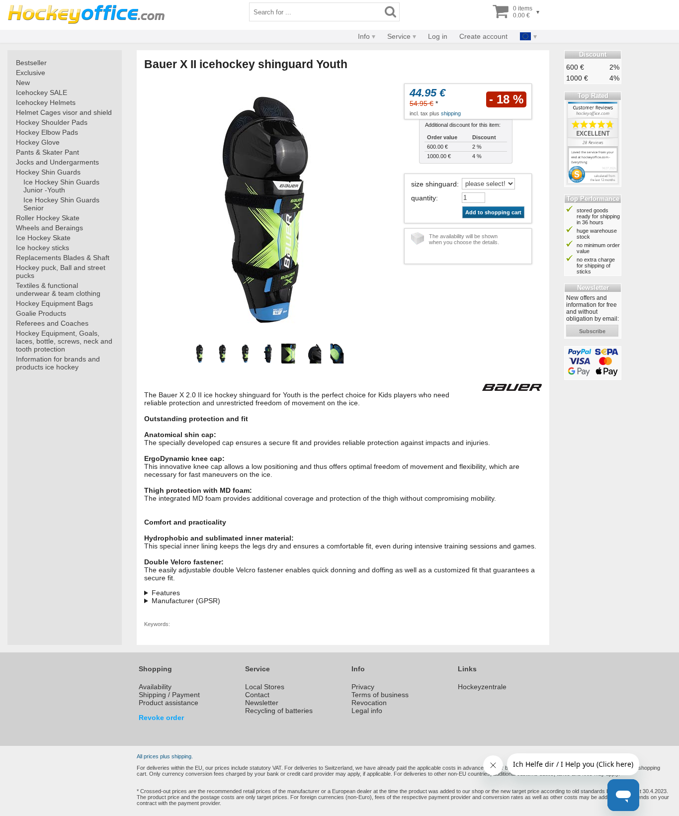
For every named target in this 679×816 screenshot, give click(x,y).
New (23, 83)
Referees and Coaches (52, 323)
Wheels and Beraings (49, 228)
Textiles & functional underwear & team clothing (58, 289)
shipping (451, 113)
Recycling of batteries (279, 711)
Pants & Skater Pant (47, 152)
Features (166, 593)
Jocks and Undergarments (57, 162)
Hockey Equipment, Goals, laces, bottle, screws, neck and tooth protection (64, 341)
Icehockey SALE (41, 92)
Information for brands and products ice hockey (58, 363)
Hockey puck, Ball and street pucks (60, 271)
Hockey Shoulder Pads (51, 122)
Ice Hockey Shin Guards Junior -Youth (61, 186)
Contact (257, 695)
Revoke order (161, 718)
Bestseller (31, 63)
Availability (155, 687)
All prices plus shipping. (165, 756)
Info (364, 36)
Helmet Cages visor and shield (64, 112)
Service (399, 36)
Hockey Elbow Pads (47, 132)
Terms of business (380, 695)
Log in (437, 36)
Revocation (369, 703)
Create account (483, 36)
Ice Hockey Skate (43, 238)
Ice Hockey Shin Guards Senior (61, 204)
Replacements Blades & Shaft (62, 258)
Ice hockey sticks (42, 248)
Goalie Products (41, 313)
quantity (423, 198)
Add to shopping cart (493, 212)
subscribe (592, 331)
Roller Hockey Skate (48, 218)
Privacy (362, 687)
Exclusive (30, 73)
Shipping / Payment (169, 695)
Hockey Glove (38, 142)
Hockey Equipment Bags (54, 303)
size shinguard (434, 184)
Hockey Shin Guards (48, 172)
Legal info (366, 711)
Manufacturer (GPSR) (186, 601)
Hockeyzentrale (482, 687)
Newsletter (261, 703)
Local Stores (264, 687)
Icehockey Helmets (46, 102)
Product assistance (168, 703)
